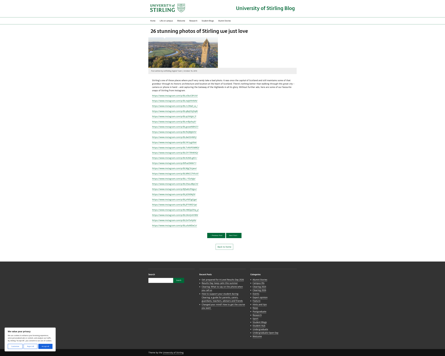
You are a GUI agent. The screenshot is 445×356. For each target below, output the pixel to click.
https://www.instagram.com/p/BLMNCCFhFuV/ (175, 173)
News (255, 308)
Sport (255, 318)
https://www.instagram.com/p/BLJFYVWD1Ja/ (174, 204)
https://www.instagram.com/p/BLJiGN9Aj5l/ (173, 194)
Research (193, 20)
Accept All (45, 346)
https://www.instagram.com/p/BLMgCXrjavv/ (174, 168)
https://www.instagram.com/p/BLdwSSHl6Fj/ (174, 137)
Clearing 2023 (259, 286)
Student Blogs (208, 20)
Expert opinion (260, 297)
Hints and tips (260, 304)
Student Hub (259, 325)
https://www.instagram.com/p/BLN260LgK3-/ (174, 157)
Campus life (258, 283)
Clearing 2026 (259, 290)
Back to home (224, 246)
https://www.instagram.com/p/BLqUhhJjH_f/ (174, 116)
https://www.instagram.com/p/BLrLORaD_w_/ (175, 106)
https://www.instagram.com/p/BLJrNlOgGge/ (174, 199)
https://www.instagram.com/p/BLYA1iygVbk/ (174, 142)
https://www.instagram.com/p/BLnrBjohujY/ (174, 121)
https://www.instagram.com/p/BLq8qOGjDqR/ (175, 111)
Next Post (233, 235)
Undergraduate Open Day (265, 332)
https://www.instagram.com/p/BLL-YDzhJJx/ (173, 178)
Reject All (30, 346)
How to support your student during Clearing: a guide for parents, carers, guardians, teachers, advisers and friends (222, 297)
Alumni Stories (224, 20)
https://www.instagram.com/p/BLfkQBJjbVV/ (174, 132)
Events (256, 293)
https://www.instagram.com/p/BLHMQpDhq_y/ (175, 209)
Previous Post (217, 235)
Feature (256, 300)
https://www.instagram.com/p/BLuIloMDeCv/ (174, 225)
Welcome (181, 20)
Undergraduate (260, 329)
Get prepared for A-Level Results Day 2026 (223, 279)
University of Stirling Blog (265, 7)
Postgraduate (259, 311)
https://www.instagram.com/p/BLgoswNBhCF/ (175, 126)
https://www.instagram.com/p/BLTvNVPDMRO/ (175, 147)
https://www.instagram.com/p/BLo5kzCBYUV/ (175, 95)
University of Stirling (173, 352)
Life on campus (166, 20)
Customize (15, 346)
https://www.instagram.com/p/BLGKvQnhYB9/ (175, 215)
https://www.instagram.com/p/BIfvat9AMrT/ (174, 163)
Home (152, 20)
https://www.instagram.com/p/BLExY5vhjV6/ (174, 220)
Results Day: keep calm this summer (220, 283)
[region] (30, 339)
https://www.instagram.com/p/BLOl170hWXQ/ (175, 152)
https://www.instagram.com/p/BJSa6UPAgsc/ (174, 189)
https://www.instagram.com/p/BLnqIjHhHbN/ (174, 100)
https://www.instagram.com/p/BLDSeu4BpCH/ (175, 183)
